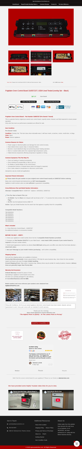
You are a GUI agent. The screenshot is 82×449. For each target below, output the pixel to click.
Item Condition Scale (41, 440)
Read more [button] (32, 360)
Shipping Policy (39, 427)
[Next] (74, 295)
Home (8, 82)
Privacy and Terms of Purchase (44, 431)
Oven (11, 82)
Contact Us (54, 4)
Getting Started (39, 437)
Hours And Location (40, 424)
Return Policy (49, 427)
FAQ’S (44, 434)
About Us (38, 434)
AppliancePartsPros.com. (12, 285)
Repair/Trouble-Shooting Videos (29, 4)
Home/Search (15, 4)
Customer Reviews (44, 4)
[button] (51, 364)
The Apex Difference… (64, 4)
